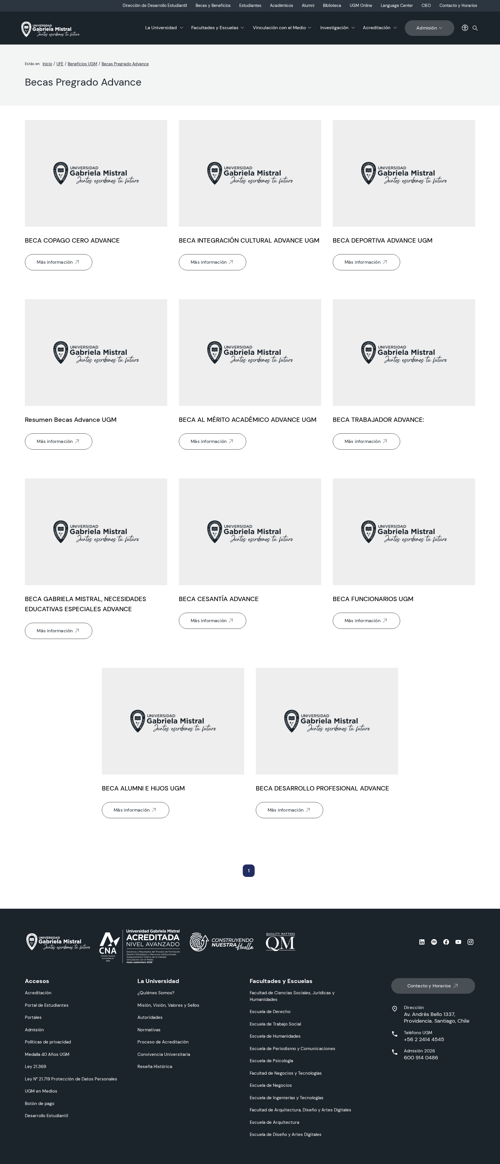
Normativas (149, 1029)
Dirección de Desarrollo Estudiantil (155, 5)
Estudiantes (250, 5)
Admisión (426, 28)
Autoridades (150, 1017)
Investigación (334, 27)
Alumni (308, 5)
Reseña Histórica (154, 1066)
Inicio (47, 64)
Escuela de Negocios (271, 1085)
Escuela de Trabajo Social (275, 1024)
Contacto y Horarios (458, 5)
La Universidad (161, 27)
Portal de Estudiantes (47, 1005)
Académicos (281, 5)
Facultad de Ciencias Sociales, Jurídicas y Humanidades (292, 996)
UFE (59, 64)
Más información (55, 262)
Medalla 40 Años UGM (47, 1054)
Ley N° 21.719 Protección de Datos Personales (71, 1079)
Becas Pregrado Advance (125, 64)
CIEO (426, 5)
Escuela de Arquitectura (274, 1122)
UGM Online (361, 5)
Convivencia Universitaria (163, 1054)
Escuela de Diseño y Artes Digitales (285, 1134)
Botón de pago (39, 1103)
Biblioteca (332, 5)
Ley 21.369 (35, 1066)
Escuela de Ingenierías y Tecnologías (286, 1097)
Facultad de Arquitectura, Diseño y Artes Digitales (300, 1110)
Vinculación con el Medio (279, 27)
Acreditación (376, 27)
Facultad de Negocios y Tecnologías (286, 1073)
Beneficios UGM (82, 64)
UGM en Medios (41, 1091)
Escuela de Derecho (270, 1011)
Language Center (397, 5)
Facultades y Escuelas (214, 27)
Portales (33, 1017)
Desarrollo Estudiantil (46, 1115)
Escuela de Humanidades (275, 1036)
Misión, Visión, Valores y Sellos (168, 1005)
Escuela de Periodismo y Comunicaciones (292, 1048)
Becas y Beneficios (213, 5)
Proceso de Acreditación (163, 1042)
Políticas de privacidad (48, 1042)
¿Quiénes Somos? (155, 992)
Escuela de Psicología (271, 1060)
